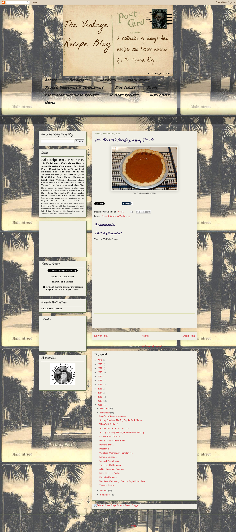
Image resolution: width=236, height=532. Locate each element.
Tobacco (80, 182)
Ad (43, 160)
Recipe (52, 160)
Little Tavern (68, 195)
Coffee (67, 188)
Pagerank (80, 206)
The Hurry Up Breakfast (110, 465)
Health (80, 163)
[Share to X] (143, 211)
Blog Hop (45, 201)
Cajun (50, 188)
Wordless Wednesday (120, 216)
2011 (100, 405)
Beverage (71, 180)
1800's (66, 174)
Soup (51, 180)
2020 (100, 372)
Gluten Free (78, 188)
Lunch (44, 180)
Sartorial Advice (63, 208)
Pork (50, 182)
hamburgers (54, 198)
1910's (80, 160)
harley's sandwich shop (68, 185)
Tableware (45, 214)
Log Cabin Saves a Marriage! (112, 416)
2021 (100, 368)
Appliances (73, 198)
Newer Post (101, 335)
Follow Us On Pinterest (62, 276)
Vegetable (61, 180)
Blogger (134, 525)
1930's (62, 160)
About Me (78, 172)
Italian (52, 195)
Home (50, 102)
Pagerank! (104, 449)
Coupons (44, 203)
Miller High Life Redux (109, 473)
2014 (100, 393)
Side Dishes (125, 87)
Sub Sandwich (69, 211)
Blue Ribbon (56, 201)
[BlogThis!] (140, 211)
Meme (71, 163)
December (105, 408)
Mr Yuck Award (58, 190)
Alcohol (45, 166)
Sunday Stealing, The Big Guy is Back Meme (120, 420)
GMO (57, 203)
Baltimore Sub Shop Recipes (71, 95)
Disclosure (159, 95)
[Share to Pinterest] (149, 211)
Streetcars (57, 211)
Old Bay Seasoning (67, 206)
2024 (100, 360)
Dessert (105, 216)
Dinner (54, 163)
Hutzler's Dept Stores (69, 203)
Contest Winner (77, 201)
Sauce (60, 177)
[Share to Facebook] (146, 211)
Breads (51, 80)
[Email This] (137, 211)
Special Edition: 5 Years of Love (114, 428)
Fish (55, 172)
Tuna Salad (54, 214)
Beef (71, 174)
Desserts (108, 80)
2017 (100, 380)
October (104, 490)
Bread (44, 177)
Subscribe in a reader (51, 308)
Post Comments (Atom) (151, 346)
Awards (81, 198)
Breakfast (78, 80)
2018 (100, 376)
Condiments (65, 166)
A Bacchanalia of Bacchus (111, 469)
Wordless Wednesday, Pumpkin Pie (116, 453)
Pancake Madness (108, 477)
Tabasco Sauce (106, 485)
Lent (58, 195)
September (105, 495)
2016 (100, 384)
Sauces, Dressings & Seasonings (74, 87)
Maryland (79, 174)
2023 (100, 364)
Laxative (45, 190)
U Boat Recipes (124, 95)
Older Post (189, 335)
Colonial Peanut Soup (109, 461)
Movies (54, 206)
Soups (152, 87)
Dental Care (53, 193)
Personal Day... (106, 445)
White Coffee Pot (61, 182)
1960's (73, 182)
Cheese (81, 180)
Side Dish (65, 172)
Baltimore (46, 172)
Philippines (45, 208)
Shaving (80, 195)
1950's (63, 163)
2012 (100, 401)
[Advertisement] (97, 118)
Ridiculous (72, 190)
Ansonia (64, 198)
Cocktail (59, 188)
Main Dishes (138, 80)
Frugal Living (63, 169)
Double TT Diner (68, 193)
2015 (100, 389)
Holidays (68, 177)
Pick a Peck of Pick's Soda (112, 440)
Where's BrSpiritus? (108, 424)
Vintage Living (48, 185)
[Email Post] (131, 212)
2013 (100, 397)
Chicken (52, 177)
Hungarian (78, 177)
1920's (71, 160)
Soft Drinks (46, 211)
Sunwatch (80, 211)
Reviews (53, 208)
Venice (61, 214)
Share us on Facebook (62, 282)
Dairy (44, 193)
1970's (81, 190)
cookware (68, 214)
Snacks (44, 198)
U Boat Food (77, 169)
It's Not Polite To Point (109, 436)
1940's (45, 163)
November (105, 413)
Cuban (51, 203)
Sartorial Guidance (108, 457)
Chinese (66, 201)
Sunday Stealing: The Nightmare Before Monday (121, 432)
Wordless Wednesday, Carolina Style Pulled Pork (122, 481)
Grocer (44, 182)
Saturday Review (77, 208)
